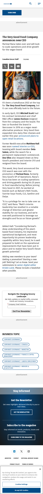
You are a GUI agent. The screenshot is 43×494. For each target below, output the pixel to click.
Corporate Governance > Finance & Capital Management (19, 355)
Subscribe (12, 13)
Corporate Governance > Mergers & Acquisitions (16, 367)
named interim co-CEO (23, 146)
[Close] (40, 469)
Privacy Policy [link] (15, 464)
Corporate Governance (12, 339)
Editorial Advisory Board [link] (29, 458)
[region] (21, 480)
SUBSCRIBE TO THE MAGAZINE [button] (21, 437)
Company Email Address (17, 304)
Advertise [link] (8, 458)
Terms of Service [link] (27, 464)
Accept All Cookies (21, 490)
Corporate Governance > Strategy (16, 344)
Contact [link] (16, 458)
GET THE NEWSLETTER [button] (21, 412)
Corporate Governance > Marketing (16, 349)
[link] (5, 66)
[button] (39, 3)
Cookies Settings (21, 484)
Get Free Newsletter (21, 311)
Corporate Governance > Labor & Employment (20, 361)
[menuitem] (5, 66)
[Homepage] (7, 4)
